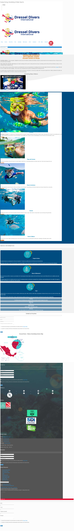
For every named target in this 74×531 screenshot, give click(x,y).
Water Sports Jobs (5, 480)
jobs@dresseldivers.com (6, 484)
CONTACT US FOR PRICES (4, 90)
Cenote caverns (4, 279)
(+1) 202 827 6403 (6, 438)
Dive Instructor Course (6, 472)
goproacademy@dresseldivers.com (8, 485)
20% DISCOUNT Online (3, 487)
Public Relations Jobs (5, 477)
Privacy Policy (25, 326)
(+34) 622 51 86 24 (7, 443)
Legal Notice (15, 487)
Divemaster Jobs (5, 475)
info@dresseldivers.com (6, 436)
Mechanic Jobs (4, 478)
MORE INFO (2, 240)
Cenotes (57, 67)
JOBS (3, 473)
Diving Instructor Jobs (5, 476)
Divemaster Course (5, 471)
